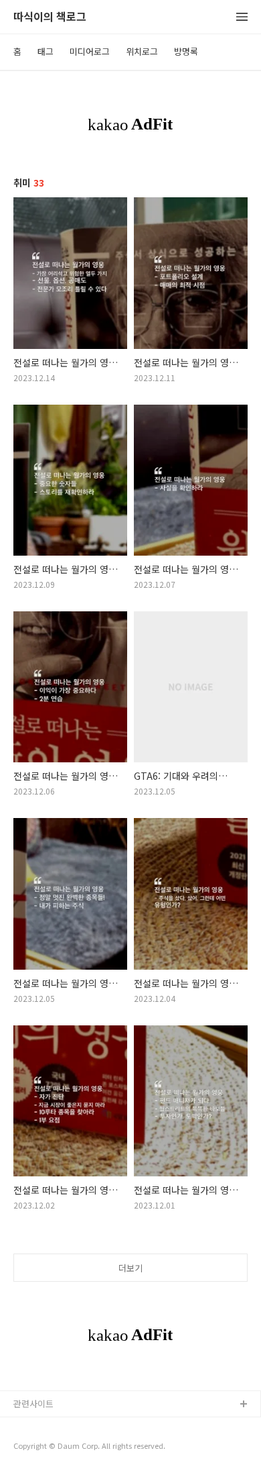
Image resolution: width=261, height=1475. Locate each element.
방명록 (186, 51)
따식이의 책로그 (49, 17)
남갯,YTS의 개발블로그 (56, 1426)
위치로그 (142, 51)
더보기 (130, 1268)
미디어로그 (90, 51)
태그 (45, 51)
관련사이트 (33, 1403)
